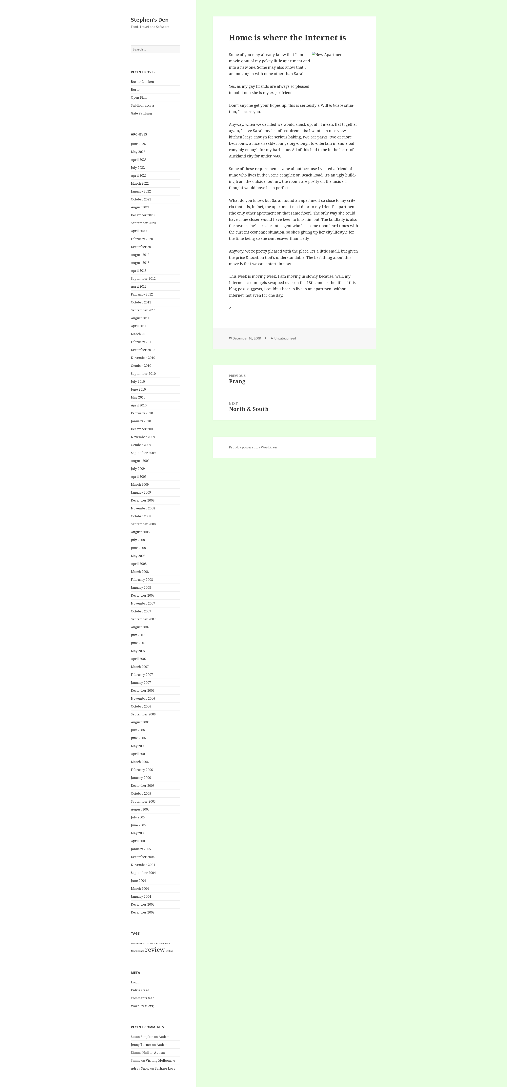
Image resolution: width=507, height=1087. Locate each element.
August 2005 (140, 809)
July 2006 (138, 730)
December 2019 (142, 247)
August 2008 (140, 532)
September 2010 (143, 373)
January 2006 (141, 777)
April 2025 (139, 159)
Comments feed (142, 998)
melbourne (164, 943)
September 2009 (143, 453)
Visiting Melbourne (160, 1060)
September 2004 (143, 873)
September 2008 (143, 524)
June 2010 (138, 389)
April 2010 (139, 405)
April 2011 (139, 326)
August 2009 (140, 461)
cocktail (154, 943)
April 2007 (139, 659)
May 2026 (138, 152)
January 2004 (141, 896)
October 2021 (141, 199)
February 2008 (142, 579)
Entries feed (140, 990)
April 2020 (139, 231)
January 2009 (141, 492)
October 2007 (141, 611)
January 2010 (141, 421)
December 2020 (142, 215)
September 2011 (143, 310)
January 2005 (141, 849)
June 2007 (138, 643)
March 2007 (140, 667)
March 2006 (140, 762)
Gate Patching (141, 113)
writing (169, 951)
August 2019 (140, 255)
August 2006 (140, 722)
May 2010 (138, 397)
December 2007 (142, 595)
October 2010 (141, 365)
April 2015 (139, 270)
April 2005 (139, 841)
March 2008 (140, 571)
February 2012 (142, 294)
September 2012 (143, 278)
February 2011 (142, 342)
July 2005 (138, 817)
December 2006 (142, 690)
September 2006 (143, 714)
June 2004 (138, 880)
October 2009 (141, 445)
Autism (164, 1037)
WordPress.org (142, 1006)
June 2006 (138, 738)
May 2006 (138, 746)
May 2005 (138, 833)
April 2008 (139, 564)
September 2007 (143, 619)
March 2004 (140, 888)
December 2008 (142, 500)
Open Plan (139, 97)
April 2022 (139, 175)
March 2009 (140, 484)
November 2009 (143, 437)
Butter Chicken (142, 81)
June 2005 (138, 825)
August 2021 (140, 207)
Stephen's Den (150, 19)
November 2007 (143, 603)
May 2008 (138, 556)
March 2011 (140, 334)
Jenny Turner (141, 1044)
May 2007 (138, 651)
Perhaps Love (165, 1068)
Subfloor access (142, 105)
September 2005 (143, 801)
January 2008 (141, 587)
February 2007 (142, 674)
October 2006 (141, 706)
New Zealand (137, 951)
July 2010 (138, 381)
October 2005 (141, 793)
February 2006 (142, 770)
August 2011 (140, 318)
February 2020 (142, 239)
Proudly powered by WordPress (253, 447)
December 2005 (142, 785)
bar (148, 943)
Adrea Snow (140, 1068)
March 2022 (140, 183)
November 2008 (143, 508)
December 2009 (142, 429)
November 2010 (143, 358)
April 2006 (139, 754)
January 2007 (141, 682)
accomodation (138, 943)
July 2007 (138, 635)
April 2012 (139, 286)
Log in (135, 982)
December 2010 (142, 350)
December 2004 (142, 857)
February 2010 (142, 413)
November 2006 (143, 698)
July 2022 (138, 167)
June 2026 (138, 144)
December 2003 (142, 904)
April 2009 (139, 476)
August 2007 (140, 627)
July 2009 (138, 468)
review (155, 950)
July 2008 (138, 540)
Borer (135, 89)
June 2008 (138, 548)
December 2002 (142, 912)
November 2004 (143, 865)
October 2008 (141, 516)
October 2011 (141, 302)
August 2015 (140, 262)
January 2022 (141, 191)
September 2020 (143, 223)
